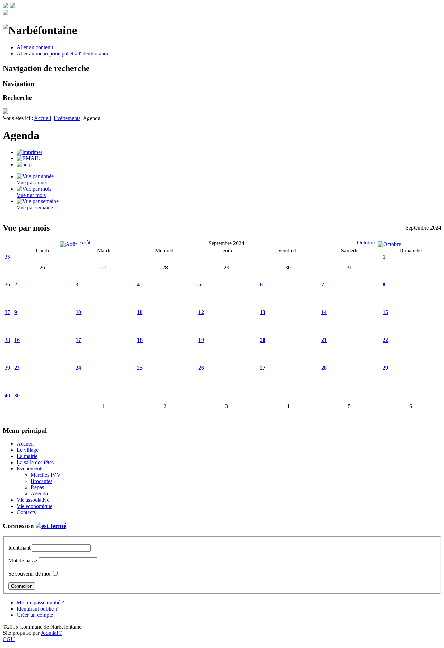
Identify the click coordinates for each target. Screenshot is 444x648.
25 (140, 368)
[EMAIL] (28, 158)
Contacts (26, 512)
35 (7, 257)
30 (17, 395)
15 (385, 312)
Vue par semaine (35, 207)
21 (324, 340)
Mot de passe (22, 560)
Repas (37, 487)
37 (7, 312)
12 (201, 312)
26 (201, 368)
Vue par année (32, 182)
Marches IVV (46, 475)
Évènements (67, 118)
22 (385, 340)
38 (7, 340)
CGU (9, 639)
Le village (28, 450)
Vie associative (33, 500)
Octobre (366, 242)
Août (84, 242)
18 (140, 340)
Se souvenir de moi (29, 574)
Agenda (39, 493)
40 (7, 395)
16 (17, 340)
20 (262, 340)
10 (78, 312)
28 (324, 368)
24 (78, 368)
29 (385, 368)
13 (262, 312)
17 (78, 340)
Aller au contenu (35, 47)
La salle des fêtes (35, 462)
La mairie (27, 456)
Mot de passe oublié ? (40, 602)
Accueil (42, 118)
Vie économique (34, 506)
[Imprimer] (29, 152)
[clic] (51, 525)
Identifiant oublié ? (37, 609)
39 (7, 368)
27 (262, 368)
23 (17, 368)
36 (7, 284)
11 (139, 312)
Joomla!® (51, 633)
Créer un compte (35, 615)
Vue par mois (31, 195)
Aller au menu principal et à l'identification (63, 54)
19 (201, 340)
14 (324, 312)
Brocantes (41, 481)
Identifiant (19, 548)
